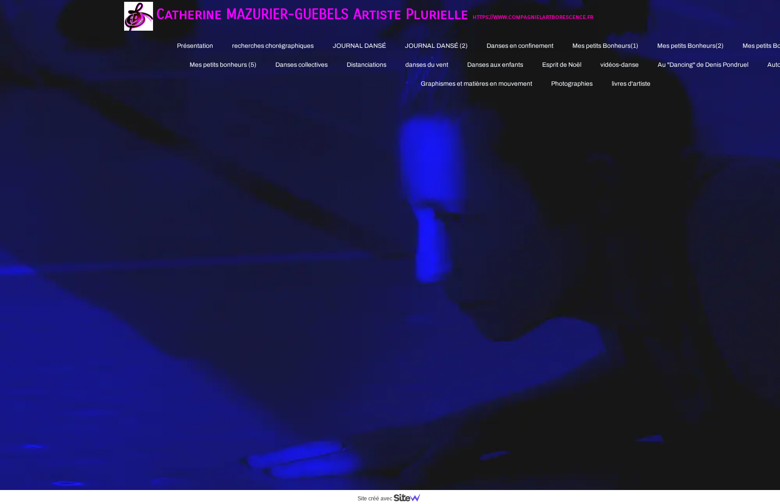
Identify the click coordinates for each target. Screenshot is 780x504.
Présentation (195, 45)
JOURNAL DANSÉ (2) (436, 45)
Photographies (572, 83)
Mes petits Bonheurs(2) (690, 45)
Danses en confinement (520, 45)
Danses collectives (301, 64)
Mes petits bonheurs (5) (223, 64)
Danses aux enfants (495, 64)
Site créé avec (376, 498)
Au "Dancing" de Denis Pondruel (703, 64)
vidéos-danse (619, 64)
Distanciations (366, 64)
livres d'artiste (631, 83)
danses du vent (426, 64)
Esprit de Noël (561, 64)
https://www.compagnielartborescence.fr (533, 17)
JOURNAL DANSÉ (359, 45)
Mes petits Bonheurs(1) (605, 45)
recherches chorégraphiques (273, 45)
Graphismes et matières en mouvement (476, 83)
